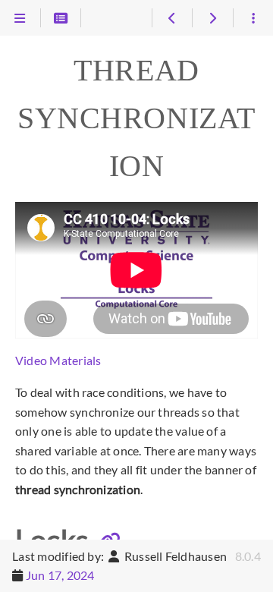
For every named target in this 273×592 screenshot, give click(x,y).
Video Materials (58, 360)
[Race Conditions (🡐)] (172, 18)
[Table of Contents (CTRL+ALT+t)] (61, 18)
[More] (253, 18)
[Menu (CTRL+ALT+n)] (20, 18)
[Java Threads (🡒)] (212, 18)
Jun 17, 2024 (60, 575)
